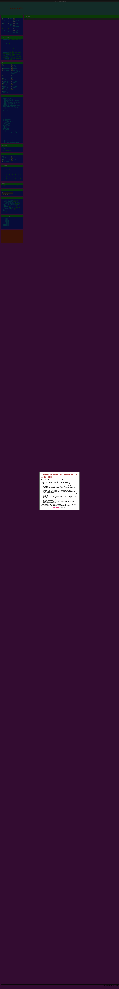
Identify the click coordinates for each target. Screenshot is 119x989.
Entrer (56, 507)
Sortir (63, 507)
